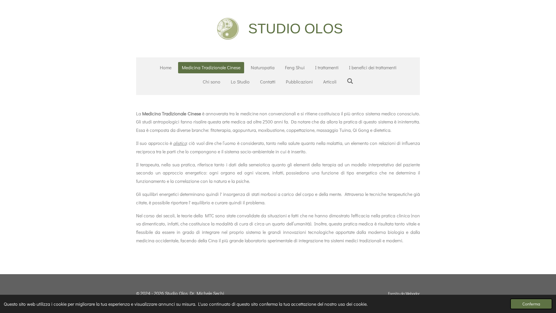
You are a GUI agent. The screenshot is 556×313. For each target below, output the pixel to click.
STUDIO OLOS (295, 28)
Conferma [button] (531, 304)
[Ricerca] (350, 80)
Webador (412, 293)
